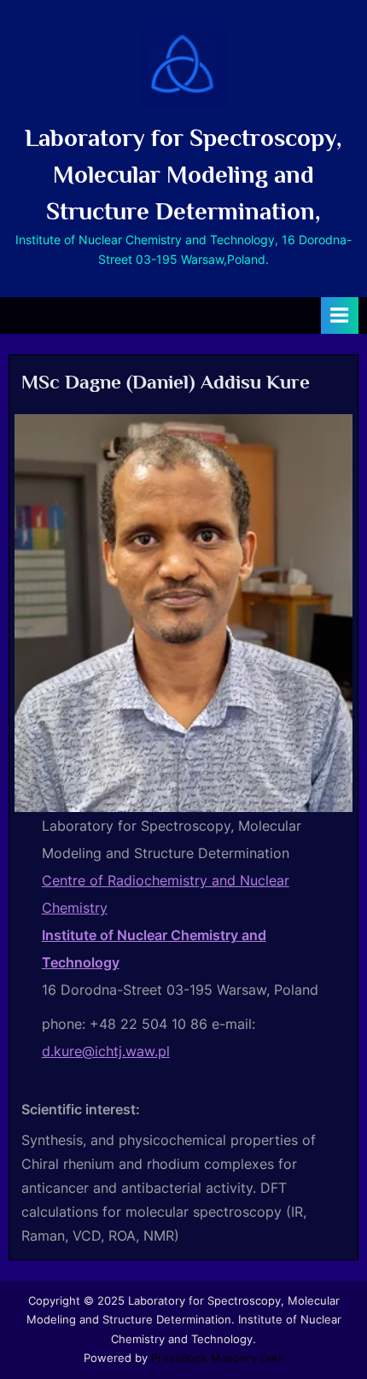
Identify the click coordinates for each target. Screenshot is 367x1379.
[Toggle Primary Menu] (339, 315)
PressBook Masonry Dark (217, 1358)
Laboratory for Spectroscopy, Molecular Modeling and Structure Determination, (183, 174)
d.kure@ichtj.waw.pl (106, 1051)
